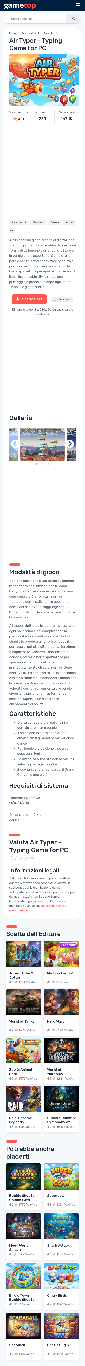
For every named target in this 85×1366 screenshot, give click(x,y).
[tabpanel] (42, 444)
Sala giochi (50, 33)
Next (70, 444)
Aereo (54, 222)
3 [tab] (48, 464)
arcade (46, 240)
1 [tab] (37, 464)
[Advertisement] (42, 171)
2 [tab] (42, 464)
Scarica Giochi (30, 33)
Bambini (38, 222)
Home (12, 33)
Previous (15, 444)
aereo (39, 245)
